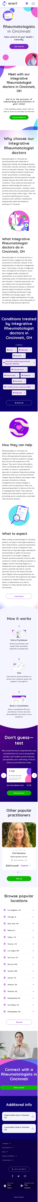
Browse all (19, 403)
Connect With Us (19, 117)
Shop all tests (19, 793)
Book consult (19, 1087)
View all (19, 879)
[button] (3, 775)
